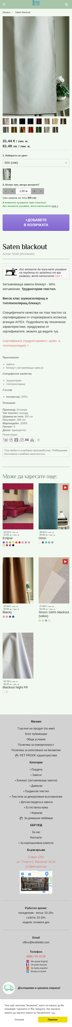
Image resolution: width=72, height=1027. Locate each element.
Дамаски (36, 785)
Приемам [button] (52, 1019)
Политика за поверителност (36, 744)
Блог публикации (36, 733)
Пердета (36, 769)
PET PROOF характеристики (38, 755)
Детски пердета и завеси (37, 802)
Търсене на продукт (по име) (36, 728)
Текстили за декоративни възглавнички (37, 796)
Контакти (36, 837)
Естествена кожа (37, 807)
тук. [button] (53, 1012)
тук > (55, 206)
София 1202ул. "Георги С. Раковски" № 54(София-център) (36, 862)
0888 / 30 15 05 (36, 956)
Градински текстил (37, 791)
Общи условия (36, 739)
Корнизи (37, 812)
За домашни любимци (38, 818)
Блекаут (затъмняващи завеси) (37, 780)
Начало (6, 12)
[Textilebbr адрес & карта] (36, 892)
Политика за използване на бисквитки (36, 750)
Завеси (37, 774)
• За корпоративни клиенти (36, 842)
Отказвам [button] (19, 1019)
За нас (36, 832)
